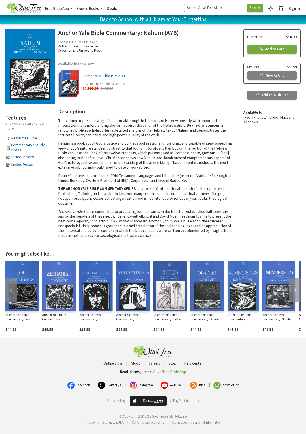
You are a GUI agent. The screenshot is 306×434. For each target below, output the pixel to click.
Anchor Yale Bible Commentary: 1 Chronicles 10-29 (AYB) (132, 319)
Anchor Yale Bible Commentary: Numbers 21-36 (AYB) (242, 319)
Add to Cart (274, 49)
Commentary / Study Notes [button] (28, 148)
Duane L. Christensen (84, 46)
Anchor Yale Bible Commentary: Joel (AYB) (17, 319)
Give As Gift (274, 75)
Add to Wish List (274, 95)
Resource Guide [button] (24, 138)
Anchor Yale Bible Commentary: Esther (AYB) (167, 319)
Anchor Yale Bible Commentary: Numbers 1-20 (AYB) (278, 319)
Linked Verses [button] (22, 164)
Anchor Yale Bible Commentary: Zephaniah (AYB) (54, 319)
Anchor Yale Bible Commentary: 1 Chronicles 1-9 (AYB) (93, 319)
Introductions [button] (22, 157)
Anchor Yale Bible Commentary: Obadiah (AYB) (205, 319)
